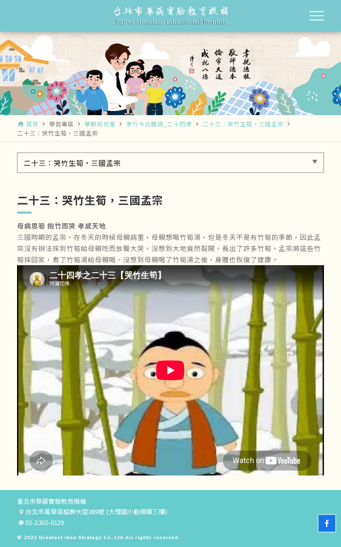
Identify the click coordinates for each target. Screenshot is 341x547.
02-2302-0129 (44, 522)
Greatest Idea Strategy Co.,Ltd (81, 537)
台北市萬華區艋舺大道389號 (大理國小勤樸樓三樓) (96, 511)
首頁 (32, 124)
